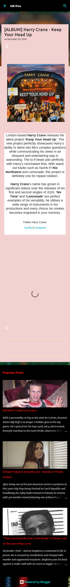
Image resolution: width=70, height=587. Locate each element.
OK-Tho (15, 6)
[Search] (65, 5)
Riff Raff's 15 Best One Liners (20, 410)
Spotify (28, 227)
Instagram (40, 227)
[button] (6, 46)
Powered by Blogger (37, 582)
